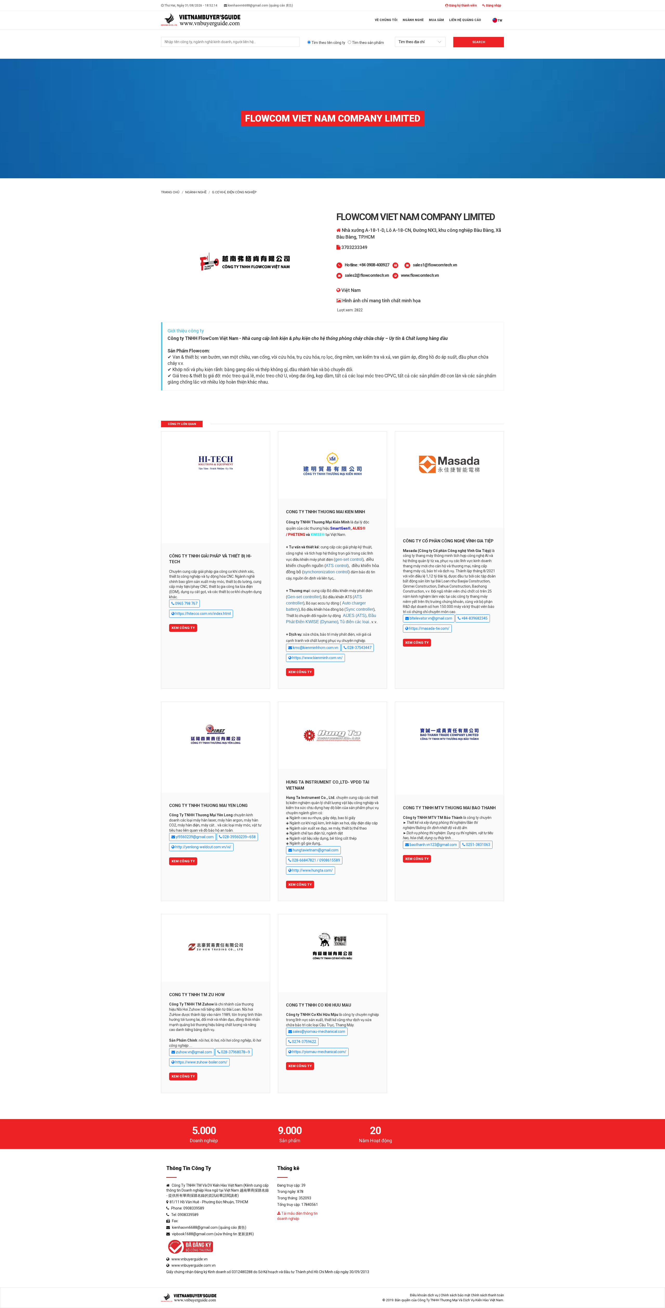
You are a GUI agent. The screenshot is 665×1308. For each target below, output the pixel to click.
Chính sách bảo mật (455, 1295)
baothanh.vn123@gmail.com (433, 845)
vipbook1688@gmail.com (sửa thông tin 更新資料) (213, 1234)
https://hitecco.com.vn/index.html (203, 614)
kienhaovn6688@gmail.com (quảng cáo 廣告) (260, 5)
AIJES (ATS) (354, 615)
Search (478, 42)
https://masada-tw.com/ (428, 628)
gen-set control (348, 559)
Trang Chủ (170, 192)
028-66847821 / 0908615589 (315, 860)
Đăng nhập (493, 5)
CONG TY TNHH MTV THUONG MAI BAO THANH (449, 807)
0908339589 (193, 1208)
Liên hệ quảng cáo (465, 20)
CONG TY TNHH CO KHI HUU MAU (318, 1005)
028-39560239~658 (239, 837)
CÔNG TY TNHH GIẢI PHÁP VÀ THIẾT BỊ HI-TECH (210, 559)
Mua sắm (436, 20)
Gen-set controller (303, 597)
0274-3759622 (303, 1042)
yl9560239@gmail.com (194, 837)
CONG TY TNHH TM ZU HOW (197, 994)
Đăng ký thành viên (462, 5)
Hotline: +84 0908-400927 (367, 264)
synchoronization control (325, 572)
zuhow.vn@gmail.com (193, 1052)
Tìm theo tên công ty (328, 43)
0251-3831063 (477, 845)
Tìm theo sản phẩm (367, 43)
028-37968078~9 (235, 1052)
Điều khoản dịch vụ (424, 1295)
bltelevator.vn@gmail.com (430, 618)
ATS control (336, 565)
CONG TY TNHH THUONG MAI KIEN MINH (325, 511)
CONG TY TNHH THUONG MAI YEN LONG (208, 805)
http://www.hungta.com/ (312, 870)
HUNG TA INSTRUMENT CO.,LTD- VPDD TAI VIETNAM (327, 785)
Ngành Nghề (413, 20)
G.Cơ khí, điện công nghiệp (234, 192)
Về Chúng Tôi (386, 20)
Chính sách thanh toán (487, 1295)
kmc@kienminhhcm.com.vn (315, 648)
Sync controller (359, 609)
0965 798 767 (185, 603)
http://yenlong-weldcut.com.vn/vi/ (203, 847)
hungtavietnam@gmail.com (315, 850)
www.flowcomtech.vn (420, 275)
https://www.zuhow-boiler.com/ (201, 1062)
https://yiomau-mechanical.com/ (318, 1052)
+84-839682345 (474, 618)
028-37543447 (359, 648)
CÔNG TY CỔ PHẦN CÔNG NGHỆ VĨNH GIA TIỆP (448, 540)
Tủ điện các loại (354, 622)
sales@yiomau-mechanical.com (318, 1031)
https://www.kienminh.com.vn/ (317, 658)
